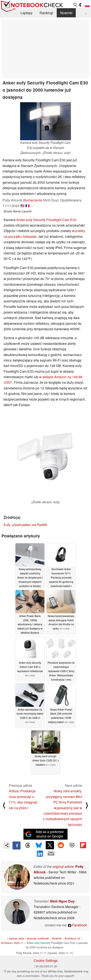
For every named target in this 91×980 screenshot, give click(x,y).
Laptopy (27, 12)
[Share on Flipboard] (83, 845)
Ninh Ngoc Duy (62, 901)
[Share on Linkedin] (40, 854)
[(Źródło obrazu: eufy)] (45, 456)
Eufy (7, 524)
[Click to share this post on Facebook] (16, 845)
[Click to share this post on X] (50, 845)
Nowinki (66, 12)
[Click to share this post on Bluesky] (39, 845)
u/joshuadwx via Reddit (29, 524)
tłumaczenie (33, 200)
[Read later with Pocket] (72, 845)
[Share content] (7, 845)
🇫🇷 (27, 205)
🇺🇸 (22, 205)
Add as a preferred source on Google (49, 834)
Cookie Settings (46, 960)
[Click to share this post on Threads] (27, 845)
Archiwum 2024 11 (12, 943)
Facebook (79, 925)
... (86, 12)
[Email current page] (51, 854)
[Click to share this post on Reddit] (61, 845)
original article (63, 866)
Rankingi (46, 12)
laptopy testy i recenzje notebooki (29, 938)
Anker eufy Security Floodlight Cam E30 (46, 219)
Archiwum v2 (72, 938)
